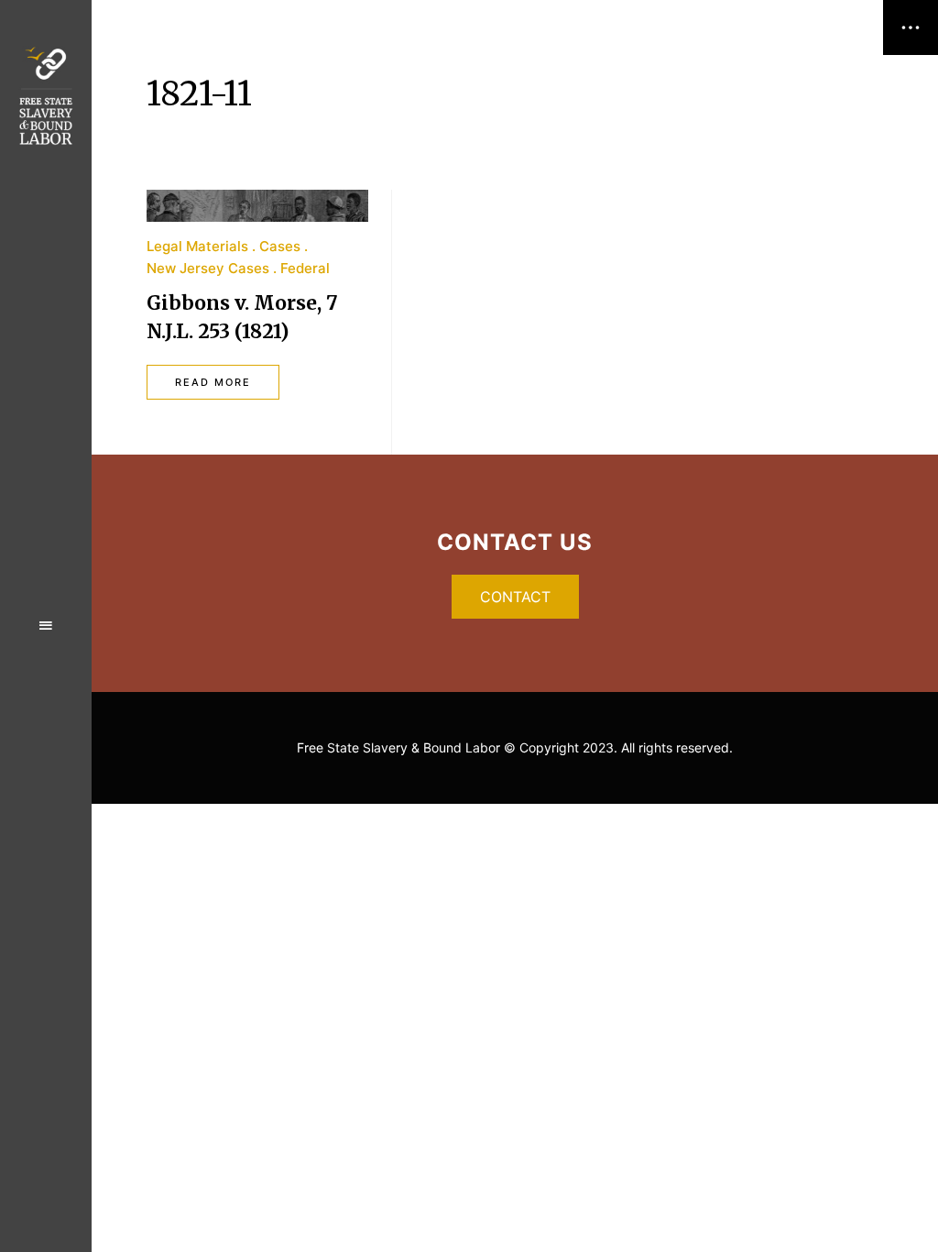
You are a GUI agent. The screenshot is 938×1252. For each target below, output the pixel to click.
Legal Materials (197, 246)
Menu (46, 626)
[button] (515, 597)
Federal (305, 268)
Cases (279, 246)
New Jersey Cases (208, 268)
